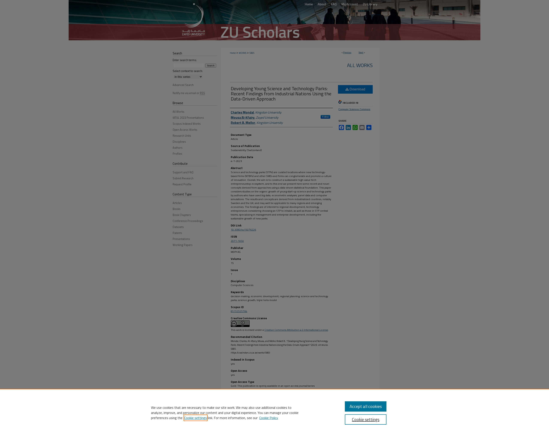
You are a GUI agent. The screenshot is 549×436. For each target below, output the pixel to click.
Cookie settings (195, 417)
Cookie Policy (268, 417)
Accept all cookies (366, 406)
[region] (274, 412)
